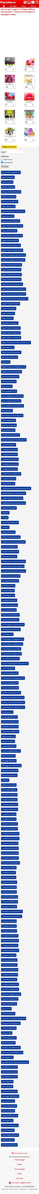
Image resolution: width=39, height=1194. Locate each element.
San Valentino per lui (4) (9, 1072)
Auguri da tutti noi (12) (9, 231)
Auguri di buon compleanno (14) (12, 235)
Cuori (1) (5, 517)
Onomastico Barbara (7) (9, 809)
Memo (23, 6)
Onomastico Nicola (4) (9, 906)
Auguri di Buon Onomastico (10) (12, 226)
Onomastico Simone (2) (9, 965)
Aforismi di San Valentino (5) (11, 172)
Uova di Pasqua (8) (8, 1130)
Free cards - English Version (21, 1182)
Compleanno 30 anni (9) (9, 454)
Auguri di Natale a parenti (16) (11, 265)
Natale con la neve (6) (9, 785)
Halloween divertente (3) (10, 727)
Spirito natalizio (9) (8, 1111)
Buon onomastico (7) (8, 420)
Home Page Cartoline (20, 1153)
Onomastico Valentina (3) (10, 984)
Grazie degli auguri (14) (9, 717)
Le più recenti (7, 159)
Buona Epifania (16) (8, 430)
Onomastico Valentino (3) (10, 989)
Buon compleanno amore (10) (11, 401)
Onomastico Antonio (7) (9, 804)
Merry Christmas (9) (8, 756)
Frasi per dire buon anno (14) (11, 692)
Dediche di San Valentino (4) (11, 537)
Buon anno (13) (7, 386)
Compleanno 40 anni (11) (10, 459)
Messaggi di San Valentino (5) (11, 765)
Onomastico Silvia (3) (8, 955)
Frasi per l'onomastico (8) (10, 688)
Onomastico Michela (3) (9, 897)
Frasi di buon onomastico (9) (11, 629)
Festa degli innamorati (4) (10, 581)
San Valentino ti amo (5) (9, 1077)
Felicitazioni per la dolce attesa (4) (13, 566)
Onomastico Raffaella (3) (10, 940)
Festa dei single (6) (8, 590)
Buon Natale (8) (7, 411)
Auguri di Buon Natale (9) (10, 240)
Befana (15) (5, 362)
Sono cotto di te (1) (8, 1101)
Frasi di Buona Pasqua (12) (10, 658)
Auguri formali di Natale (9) (10, 303)
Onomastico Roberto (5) (9, 945)
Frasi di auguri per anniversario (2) (13, 624)
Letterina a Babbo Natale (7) (11, 751)
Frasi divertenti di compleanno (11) (13, 678)
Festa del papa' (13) (8, 595)
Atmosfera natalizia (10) (9, 201)
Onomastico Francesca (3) (10, 833)
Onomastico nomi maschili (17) (11, 916)
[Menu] (36, 2)
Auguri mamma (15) (8, 313)
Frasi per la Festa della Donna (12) (13, 697)
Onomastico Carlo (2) (9, 819)
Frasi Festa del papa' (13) (10, 683)
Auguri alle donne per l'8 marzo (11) (13, 211)
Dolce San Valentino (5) (9, 547)
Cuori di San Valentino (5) (10, 522)
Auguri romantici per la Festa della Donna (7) (16, 342)
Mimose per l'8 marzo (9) (9, 770)
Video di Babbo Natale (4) (10, 1135)
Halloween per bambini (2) (10, 731)
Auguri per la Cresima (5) (10, 323)
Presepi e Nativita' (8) (9, 1028)
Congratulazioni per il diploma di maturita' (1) (16, 488)
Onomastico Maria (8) (9, 887)
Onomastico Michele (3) (9, 902)
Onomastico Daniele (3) (9, 829)
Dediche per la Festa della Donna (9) (13, 542)
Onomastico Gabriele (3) (9, 843)
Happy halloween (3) (8, 736)
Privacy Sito (4, 1189)
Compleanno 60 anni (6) (9, 469)
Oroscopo (19, 1178)
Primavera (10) (6, 1033)
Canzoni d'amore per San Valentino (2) (14, 440)
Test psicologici (19, 1169)
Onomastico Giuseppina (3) (10, 863)
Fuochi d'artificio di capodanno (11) (13, 707)
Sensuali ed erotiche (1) (9, 1091)
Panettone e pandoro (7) (9, 999)
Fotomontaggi (19, 1160)
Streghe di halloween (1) (9, 1115)
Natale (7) (5, 780)
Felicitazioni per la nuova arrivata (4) (13, 571)
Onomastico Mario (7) (9, 892)
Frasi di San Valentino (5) (10, 673)
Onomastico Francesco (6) (10, 838)
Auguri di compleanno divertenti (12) (13, 255)
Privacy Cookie (13, 1189)
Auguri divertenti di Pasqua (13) (12, 284)
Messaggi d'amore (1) (9, 761)
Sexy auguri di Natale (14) (10, 1096)
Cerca (6, 166)
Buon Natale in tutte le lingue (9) (12, 415)
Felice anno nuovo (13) (9, 556)
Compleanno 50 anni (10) (10, 464)
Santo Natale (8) (7, 1086)
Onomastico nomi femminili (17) (12, 911)
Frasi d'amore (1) (7, 634)
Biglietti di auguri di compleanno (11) (13, 367)
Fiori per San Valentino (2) (10, 620)
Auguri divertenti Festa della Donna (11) (14, 299)
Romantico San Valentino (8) (11, 1047)
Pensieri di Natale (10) (9, 1004)
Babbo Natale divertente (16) (11, 352)
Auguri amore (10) (7, 216)
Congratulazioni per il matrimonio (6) (13, 493)
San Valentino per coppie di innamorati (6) (15, 1062)
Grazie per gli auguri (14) (10, 722)
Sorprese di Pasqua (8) (9, 1106)
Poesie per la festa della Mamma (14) (13, 1018)
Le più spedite (7, 162)
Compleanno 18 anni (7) (9, 449)
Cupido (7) (5, 527)
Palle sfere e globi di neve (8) (11, 994)
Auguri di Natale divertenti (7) (11, 274)
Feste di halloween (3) (9, 610)
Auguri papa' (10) (7, 318)
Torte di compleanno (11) (10, 1125)
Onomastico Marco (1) (9, 882)
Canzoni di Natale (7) (8, 444)
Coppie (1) (5, 513)
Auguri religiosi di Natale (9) (11, 333)
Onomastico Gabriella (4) (10, 848)
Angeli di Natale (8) (8, 187)
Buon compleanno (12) (9, 391)
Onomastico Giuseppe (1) (10, 858)
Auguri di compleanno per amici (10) (13, 260)
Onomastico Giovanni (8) (10, 853)
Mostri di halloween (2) (9, 775)
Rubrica (33, 6)
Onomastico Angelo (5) (9, 799)
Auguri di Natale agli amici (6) (11, 269)
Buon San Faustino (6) (9, 425)
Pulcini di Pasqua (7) (8, 1043)
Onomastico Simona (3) (9, 960)
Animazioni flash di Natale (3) (11, 192)
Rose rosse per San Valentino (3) (12, 1052)
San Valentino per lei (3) (9, 1067)
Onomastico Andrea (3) (9, 795)
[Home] (4, 6)
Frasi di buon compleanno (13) (11, 654)
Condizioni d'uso (23, 1189)
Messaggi (13, 6)
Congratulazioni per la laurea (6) (12, 498)
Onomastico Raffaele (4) (10, 936)
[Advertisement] (19, 35)
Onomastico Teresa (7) (9, 979)
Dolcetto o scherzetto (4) (10, 551)
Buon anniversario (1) (9, 381)
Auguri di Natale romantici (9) (11, 279)
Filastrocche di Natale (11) (10, 615)
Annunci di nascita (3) (8, 197)
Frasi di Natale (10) (8, 668)
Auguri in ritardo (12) (8, 308)
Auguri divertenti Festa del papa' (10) (13, 294)
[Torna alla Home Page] (8, 2)
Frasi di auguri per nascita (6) (11, 649)
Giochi (19, 1174)
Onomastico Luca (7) (8, 872)
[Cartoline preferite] (29, 2)
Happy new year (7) (8, 741)
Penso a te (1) (6, 1009)
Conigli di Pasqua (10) (9, 508)
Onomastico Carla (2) (8, 814)
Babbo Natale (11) (8, 347)
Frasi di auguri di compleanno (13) (12, 639)
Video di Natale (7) (8, 1140)
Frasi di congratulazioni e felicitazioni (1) (15, 663)
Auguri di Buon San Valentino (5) (12, 250)
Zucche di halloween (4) (9, 1145)
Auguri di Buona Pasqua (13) (11, 245)
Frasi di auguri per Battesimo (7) (12, 644)
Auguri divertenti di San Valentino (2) (13, 289)
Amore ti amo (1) (7, 182)
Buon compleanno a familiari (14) (12, 396)
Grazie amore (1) (7, 712)
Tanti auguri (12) (7, 1120)
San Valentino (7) (7, 1057)
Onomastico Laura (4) (9, 868)
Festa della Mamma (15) (9, 605)
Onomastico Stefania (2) (9, 970)
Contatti (31, 1189)
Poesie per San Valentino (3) (11, 1023)
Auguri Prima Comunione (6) (11, 328)
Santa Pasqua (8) (7, 1081)
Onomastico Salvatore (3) (10, 950)
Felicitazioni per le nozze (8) (11, 576)
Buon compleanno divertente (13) (12, 406)
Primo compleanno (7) (9, 1038)
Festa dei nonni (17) (8, 585)
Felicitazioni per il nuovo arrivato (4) (13, 561)
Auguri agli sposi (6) (8, 206)
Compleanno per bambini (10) (11, 474)
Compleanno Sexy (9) (8, 479)
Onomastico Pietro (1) (9, 931)
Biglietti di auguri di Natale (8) (11, 372)
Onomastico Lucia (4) (8, 877)
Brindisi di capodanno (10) (10, 376)
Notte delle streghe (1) (9, 790)
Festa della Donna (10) (9, 600)
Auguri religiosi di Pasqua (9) (11, 338)
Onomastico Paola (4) (9, 921)
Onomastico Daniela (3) (9, 824)
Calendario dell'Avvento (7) (10, 435)
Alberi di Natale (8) (8, 177)
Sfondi (19, 1164)
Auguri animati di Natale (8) (10, 221)
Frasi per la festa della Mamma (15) (13, 702)
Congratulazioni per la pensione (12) (13, 503)
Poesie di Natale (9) (8, 1013)
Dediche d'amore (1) (8, 532)
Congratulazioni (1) (8, 483)
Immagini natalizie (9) (8, 746)
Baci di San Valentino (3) (9, 357)
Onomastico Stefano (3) (9, 974)
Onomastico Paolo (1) (9, 926)
